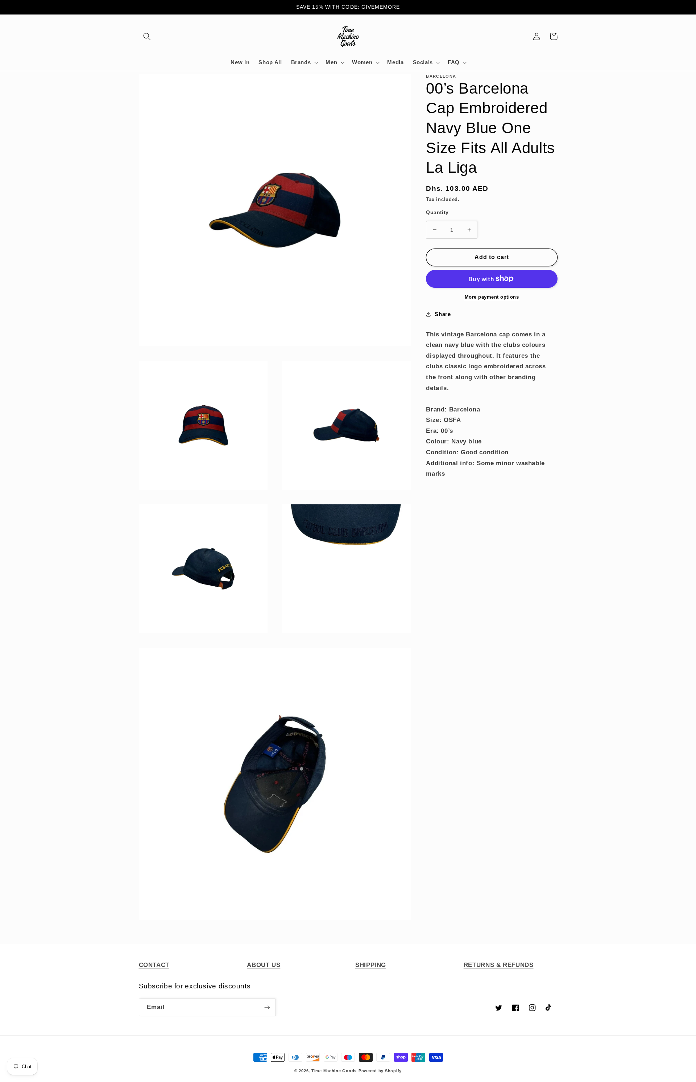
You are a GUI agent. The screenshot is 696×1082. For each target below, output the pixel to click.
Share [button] (443, 314)
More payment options (492, 296)
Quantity (437, 212)
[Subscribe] (266, 1007)
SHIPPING (370, 965)
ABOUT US (263, 965)
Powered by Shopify (380, 1071)
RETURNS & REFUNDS (499, 965)
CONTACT (154, 965)
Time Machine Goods (334, 1071)
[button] (147, 36)
